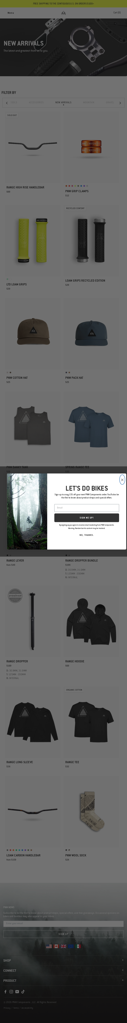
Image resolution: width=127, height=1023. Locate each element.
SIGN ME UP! (87, 518)
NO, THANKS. (87, 535)
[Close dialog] (122, 480)
